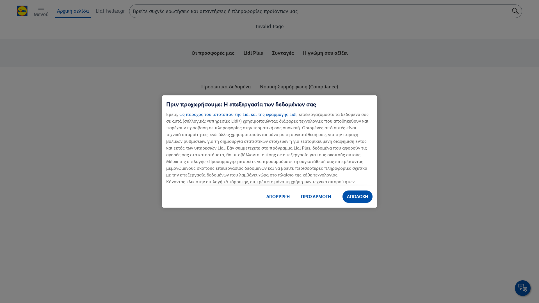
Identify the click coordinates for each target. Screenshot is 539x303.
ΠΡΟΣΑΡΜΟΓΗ (316, 196)
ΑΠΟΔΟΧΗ (357, 196)
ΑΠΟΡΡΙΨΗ (278, 196)
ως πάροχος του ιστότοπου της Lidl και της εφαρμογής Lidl (237, 114)
